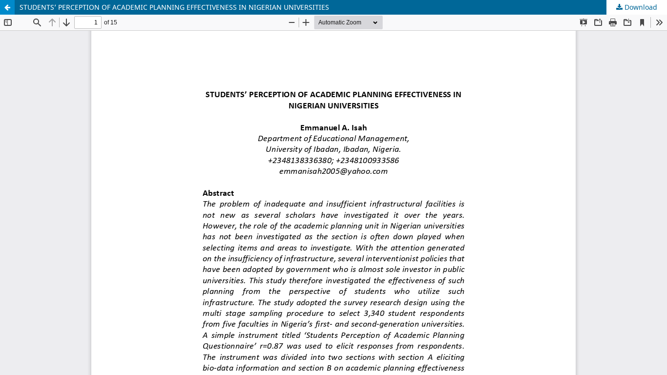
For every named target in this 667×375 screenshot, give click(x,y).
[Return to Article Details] (7, 7)
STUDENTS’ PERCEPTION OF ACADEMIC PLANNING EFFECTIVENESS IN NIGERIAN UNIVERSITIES (174, 7)
